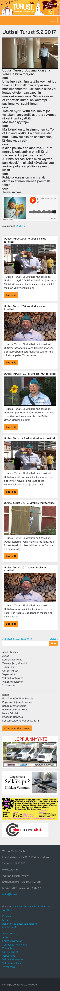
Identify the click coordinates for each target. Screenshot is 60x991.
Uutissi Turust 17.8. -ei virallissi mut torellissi (25, 308)
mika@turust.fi (10, 894)
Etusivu (6, 916)
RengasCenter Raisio (14, 705)
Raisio (5, 694)
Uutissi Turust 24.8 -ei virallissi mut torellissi (25, 240)
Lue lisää (11, 295)
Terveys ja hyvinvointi (15, 663)
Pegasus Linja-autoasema (17, 702)
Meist (53, 639)
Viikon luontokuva (12, 678)
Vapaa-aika (8, 674)
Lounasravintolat (12, 659)
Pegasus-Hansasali (13, 716)
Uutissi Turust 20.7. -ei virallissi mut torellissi (25, 569)
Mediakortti (9, 927)
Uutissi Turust (10, 670)
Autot (5, 655)
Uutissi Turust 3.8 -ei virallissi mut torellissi (29, 438)
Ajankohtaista (10, 652)
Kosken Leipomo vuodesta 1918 (20, 720)
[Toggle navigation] (53, 20)
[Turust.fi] (30, 7)
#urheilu (21, 226)
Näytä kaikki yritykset (17, 728)
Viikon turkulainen (12, 681)
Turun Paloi (8, 666)
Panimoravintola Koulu (15, 709)
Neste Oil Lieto (11, 713)
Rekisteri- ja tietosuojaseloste (19, 923)
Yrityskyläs (8, 685)
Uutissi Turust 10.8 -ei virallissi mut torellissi (30, 373)
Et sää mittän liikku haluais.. (18, 698)
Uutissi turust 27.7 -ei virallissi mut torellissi (29, 502)
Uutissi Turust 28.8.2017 (17, 639)
